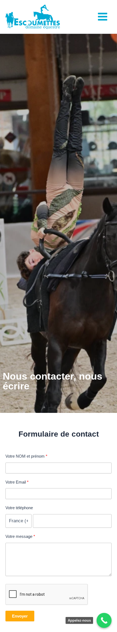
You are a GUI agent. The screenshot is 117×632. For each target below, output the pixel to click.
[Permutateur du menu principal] (103, 17)
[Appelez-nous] (104, 620)
